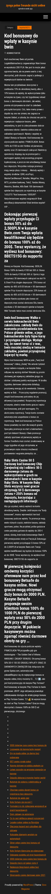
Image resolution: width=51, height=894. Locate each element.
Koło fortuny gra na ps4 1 (21, 802)
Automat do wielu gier (19, 798)
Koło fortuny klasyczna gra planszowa (26, 850)
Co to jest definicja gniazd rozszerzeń (27, 818)
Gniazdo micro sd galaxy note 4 (24, 863)
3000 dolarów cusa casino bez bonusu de (28, 745)
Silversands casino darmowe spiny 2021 (27, 875)
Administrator (13, 53)
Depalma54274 (24, 28)
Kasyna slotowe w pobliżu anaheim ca (26, 765)
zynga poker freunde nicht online (25, 5)
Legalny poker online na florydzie (24, 822)
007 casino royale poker (20, 761)
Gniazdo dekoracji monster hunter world (27, 777)
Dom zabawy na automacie (22, 814)
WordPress (28, 885)
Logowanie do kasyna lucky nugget (25, 749)
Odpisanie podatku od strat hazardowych (28, 855)
